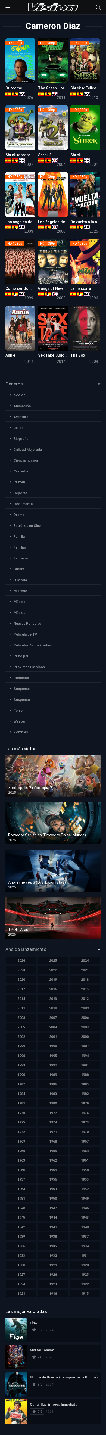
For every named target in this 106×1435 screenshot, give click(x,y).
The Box (77, 355)
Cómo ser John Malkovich (28, 288)
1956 (53, 1179)
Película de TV (25, 634)
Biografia (21, 439)
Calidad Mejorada (28, 449)
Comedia (21, 471)
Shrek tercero (17, 155)
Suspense (22, 689)
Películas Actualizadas (32, 645)
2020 (21, 980)
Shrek (75, 155)
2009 (85, 1008)
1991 (85, 1065)
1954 (21, 1189)
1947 (53, 1208)
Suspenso (22, 700)
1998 (53, 1046)
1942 (21, 1227)
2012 (85, 999)
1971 (53, 1132)
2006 (85, 1018)
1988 (85, 1075)
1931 (85, 1255)
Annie (10, 355)
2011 (21, 1008)
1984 (21, 1094)
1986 (53, 1084)
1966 (21, 1151)
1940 (85, 1227)
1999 (21, 1046)
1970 (85, 1132)
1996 (21, 1056)
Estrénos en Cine (27, 526)
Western (20, 721)
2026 (21, 960)
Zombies (21, 732)
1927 (21, 1274)
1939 (21, 1236)
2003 (85, 1027)
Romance (21, 678)
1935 (53, 1246)
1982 (85, 1094)
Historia (20, 580)
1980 (53, 1103)
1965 (53, 1151)
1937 (85, 1236)
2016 (53, 989)
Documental (23, 504)
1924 (21, 1284)
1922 (85, 1284)
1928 (85, 1265)
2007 (53, 1018)
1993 (21, 1065)
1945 (21, 1217)
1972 (21, 1132)
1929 (53, 1265)
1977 (53, 1113)
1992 (53, 1065)
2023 (21, 970)
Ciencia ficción (26, 460)
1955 (85, 1179)
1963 (21, 1160)
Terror (19, 710)
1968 (53, 1141)
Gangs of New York (55, 288)
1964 (85, 1151)
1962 (53, 1160)
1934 (85, 1246)
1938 (53, 1236)
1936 (21, 1246)
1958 (85, 1170)
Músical (20, 613)
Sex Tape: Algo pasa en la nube (65, 355)
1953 (53, 1189)
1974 (53, 1122)
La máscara (80, 288)
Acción (19, 395)
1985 (85, 1084)
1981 (21, 1103)
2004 (53, 1027)
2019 (53, 980)
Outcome (13, 88)
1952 (85, 1189)
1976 (85, 1113)
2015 (85, 989)
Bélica (18, 428)
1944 (53, 1217)
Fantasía (21, 558)
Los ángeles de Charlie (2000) (64, 222)
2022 (53, 970)
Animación (22, 406)
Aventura (21, 417)
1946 (85, 1208)
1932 (53, 1255)
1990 (21, 1075)
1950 (53, 1198)
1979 (85, 1103)
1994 (85, 1056)
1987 (21, 1084)
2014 (21, 999)
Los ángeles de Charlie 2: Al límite (35, 222)
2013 (53, 999)
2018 (85, 980)
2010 (53, 1008)
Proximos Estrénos (29, 667)
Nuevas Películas (27, 623)
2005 (21, 1027)
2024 (85, 960)
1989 (53, 1075)
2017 (21, 989)
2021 (85, 970)
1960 (21, 1170)
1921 (21, 1293)
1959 (53, 1170)
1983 (53, 1094)
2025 (53, 960)
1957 (21, 1179)
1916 (53, 1293)
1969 (21, 1141)
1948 (21, 1208)
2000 (85, 1037)
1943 (85, 1217)
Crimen (19, 482)
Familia (19, 536)
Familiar (20, 547)
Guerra (19, 569)
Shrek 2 (44, 155)
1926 (53, 1274)
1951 (21, 1198)
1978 (21, 1113)
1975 (21, 1122)
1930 (21, 1265)
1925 (85, 1274)
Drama (19, 515)
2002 (21, 1037)
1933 (21, 1255)
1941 (53, 1227)
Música (19, 602)
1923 (53, 1284)
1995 (53, 1056)
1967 (85, 1141)
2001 (53, 1037)
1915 (85, 1293)
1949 (85, 1198)
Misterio (20, 591)
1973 (85, 1122)
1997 (85, 1046)
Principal (21, 656)
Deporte (20, 493)
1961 (85, 1160)
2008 (21, 1018)
